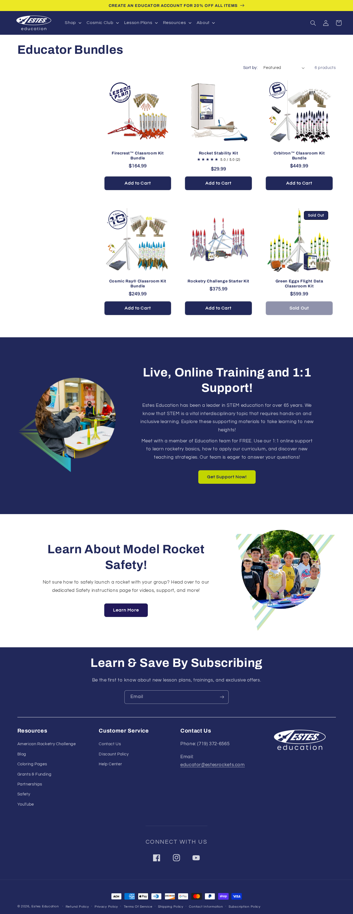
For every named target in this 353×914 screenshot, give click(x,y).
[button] (313, 23)
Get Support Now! (227, 477)
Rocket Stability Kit (218, 153)
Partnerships (29, 784)
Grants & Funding (34, 774)
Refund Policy (77, 906)
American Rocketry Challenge (46, 744)
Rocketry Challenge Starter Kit (218, 281)
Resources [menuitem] (174, 22)
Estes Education (45, 906)
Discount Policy (114, 754)
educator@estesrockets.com (212, 764)
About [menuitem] (203, 22)
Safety (23, 794)
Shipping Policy (170, 906)
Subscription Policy (245, 906)
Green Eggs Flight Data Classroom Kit (299, 283)
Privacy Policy (106, 906)
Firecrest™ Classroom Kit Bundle (138, 155)
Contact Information (206, 906)
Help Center (110, 764)
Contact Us (110, 744)
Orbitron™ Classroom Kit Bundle (299, 155)
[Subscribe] (222, 697)
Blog (21, 754)
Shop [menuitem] (70, 22)
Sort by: (250, 68)
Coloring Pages (32, 764)
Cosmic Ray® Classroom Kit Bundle (138, 283)
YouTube (25, 804)
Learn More (126, 610)
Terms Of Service (138, 906)
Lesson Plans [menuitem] (138, 22)
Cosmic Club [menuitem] (100, 22)
